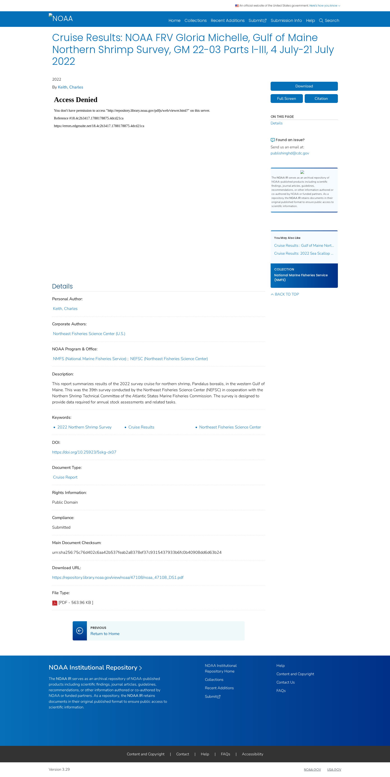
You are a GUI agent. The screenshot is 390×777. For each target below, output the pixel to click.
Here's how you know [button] (323, 5)
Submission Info (286, 20)
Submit (256, 20)
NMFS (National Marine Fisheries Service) (89, 358)
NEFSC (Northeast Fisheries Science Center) (169, 358)
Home (175, 20)
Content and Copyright (295, 674)
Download (304, 86)
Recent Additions (228, 20)
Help (310, 20)
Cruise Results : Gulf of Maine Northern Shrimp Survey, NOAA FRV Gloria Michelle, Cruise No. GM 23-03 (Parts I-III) (304, 245)
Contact (182, 754)
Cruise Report (65, 477)
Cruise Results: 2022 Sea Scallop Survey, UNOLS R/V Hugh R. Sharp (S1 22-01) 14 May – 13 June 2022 (304, 253)
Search (332, 20)
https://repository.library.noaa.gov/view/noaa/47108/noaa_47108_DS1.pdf (117, 577)
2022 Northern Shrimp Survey (84, 427)
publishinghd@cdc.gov (290, 153)
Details (277, 123)
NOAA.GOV (312, 769)
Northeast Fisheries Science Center (230, 427)
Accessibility (252, 754)
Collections (196, 20)
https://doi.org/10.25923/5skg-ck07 (84, 452)
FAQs (281, 690)
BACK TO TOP (287, 294)
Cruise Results (141, 427)
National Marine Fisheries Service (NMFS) (301, 277)
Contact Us (285, 682)
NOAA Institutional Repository (93, 667)
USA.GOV (334, 769)
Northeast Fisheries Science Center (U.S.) (89, 333)
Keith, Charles (70, 87)
